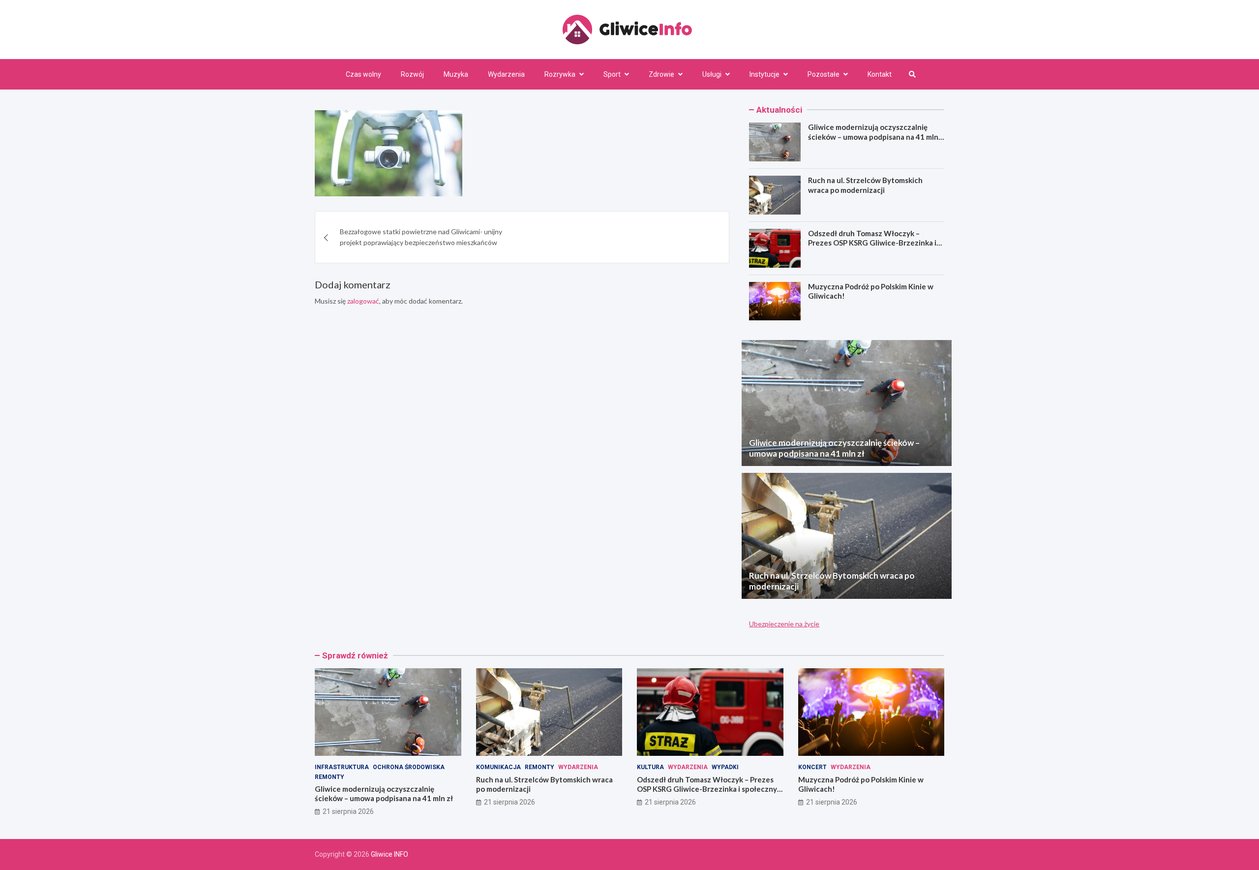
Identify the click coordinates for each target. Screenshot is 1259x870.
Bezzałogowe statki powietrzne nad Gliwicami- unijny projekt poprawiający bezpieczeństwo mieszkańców (421, 237)
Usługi (711, 74)
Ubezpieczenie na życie (784, 624)
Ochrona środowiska (409, 767)
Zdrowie (661, 74)
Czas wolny (363, 74)
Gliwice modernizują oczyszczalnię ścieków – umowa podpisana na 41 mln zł (873, 137)
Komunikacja (498, 767)
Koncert (812, 767)
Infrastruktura (342, 767)
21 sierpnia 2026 (348, 811)
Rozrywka (559, 74)
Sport (612, 74)
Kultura (650, 767)
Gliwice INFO (389, 854)
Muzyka (456, 74)
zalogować (363, 301)
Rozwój (412, 74)
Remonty (329, 777)
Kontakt (880, 74)
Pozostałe (823, 74)
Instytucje (764, 74)
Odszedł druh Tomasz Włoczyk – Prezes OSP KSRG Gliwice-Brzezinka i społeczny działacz (872, 243)
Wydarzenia (506, 74)
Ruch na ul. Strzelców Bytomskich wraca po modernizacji (865, 185)
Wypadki (725, 767)
